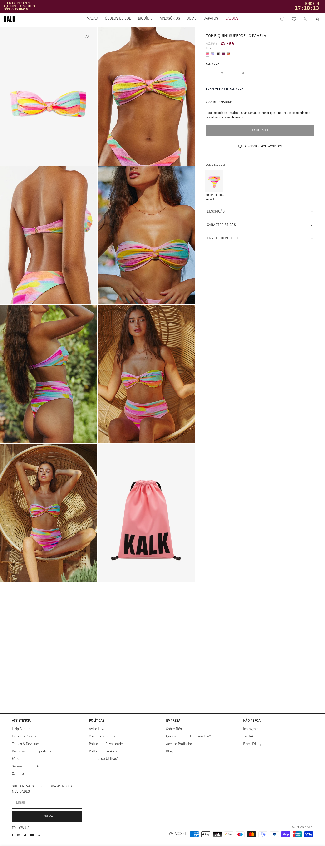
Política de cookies (103, 751)
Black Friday (252, 744)
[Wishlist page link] (293, 19)
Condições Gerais (102, 736)
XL (244, 75)
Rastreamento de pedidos (31, 751)
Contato (18, 774)
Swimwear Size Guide (28, 766)
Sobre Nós (174, 729)
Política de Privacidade (106, 744)
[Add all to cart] (214, 177)
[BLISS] (212, 53)
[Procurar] (282, 19)
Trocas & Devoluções (27, 744)
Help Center (21, 729)
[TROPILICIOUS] (228, 53)
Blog (169, 751)
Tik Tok (248, 736)
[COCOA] (218, 53)
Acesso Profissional (180, 744)
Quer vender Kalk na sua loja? (188, 736)
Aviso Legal (97, 729)
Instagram (251, 729)
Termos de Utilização (105, 759)
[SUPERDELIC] (207, 53)
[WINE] (223, 53)
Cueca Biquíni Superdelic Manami (215, 195)
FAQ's (16, 759)
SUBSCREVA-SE (46, 816)
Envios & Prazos (24, 736)
